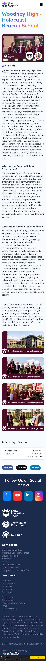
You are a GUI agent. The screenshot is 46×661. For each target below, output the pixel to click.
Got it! (37, 657)
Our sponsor (7, 589)
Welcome (6, 580)
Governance (7, 600)
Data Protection (9, 609)
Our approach (8, 583)
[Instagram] (39, 496)
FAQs (4, 606)
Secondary (10, 442)
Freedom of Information (13, 603)
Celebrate (22, 442)
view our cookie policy (17, 659)
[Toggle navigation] (41, 4)
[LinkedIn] (28, 496)
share (9, 468)
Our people (7, 592)
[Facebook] (7, 496)
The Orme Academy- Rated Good (35, 453)
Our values (7, 586)
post (23, 468)
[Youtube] (17, 496)
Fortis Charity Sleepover (11, 452)
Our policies (7, 597)
